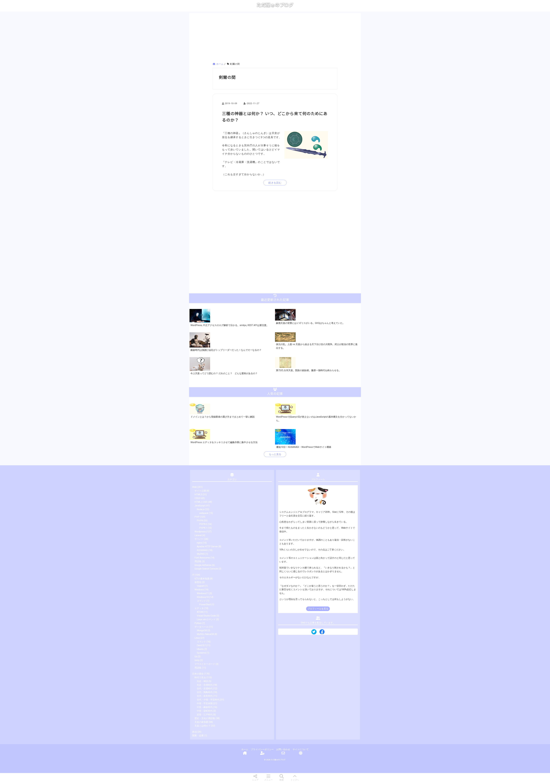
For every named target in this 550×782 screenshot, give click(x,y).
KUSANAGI (202, 550)
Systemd (201, 652)
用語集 (198, 561)
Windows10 (203, 597)
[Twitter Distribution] (314, 632)
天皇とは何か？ (203, 725)
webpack (203, 513)
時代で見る (200, 677)
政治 (194, 731)
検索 (281, 780)
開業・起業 (198, 735)
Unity (197, 660)
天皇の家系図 (201, 722)
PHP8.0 (203, 524)
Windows (199, 589)
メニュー (268, 780)
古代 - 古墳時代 (205, 688)
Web (194, 487)
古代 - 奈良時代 (205, 696)
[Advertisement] (275, 38)
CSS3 (197, 498)
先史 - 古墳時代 (205, 685)
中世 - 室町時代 (205, 710)
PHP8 (200, 520)
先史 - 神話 (202, 681)
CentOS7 (201, 645)
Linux (197, 638)
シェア (255, 780)
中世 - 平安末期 (205, 703)
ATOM (200, 612)
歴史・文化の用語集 (205, 718)
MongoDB (202, 630)
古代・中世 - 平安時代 (208, 699)
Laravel (198, 535)
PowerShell (205, 604)
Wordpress (200, 531)
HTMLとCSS (201, 502)
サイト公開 (200, 490)
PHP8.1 (203, 527)
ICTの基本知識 (202, 578)
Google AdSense (203, 565)
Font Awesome (202, 557)
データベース (201, 627)
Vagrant (200, 586)
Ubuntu (200, 649)
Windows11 (203, 593)
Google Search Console (206, 568)
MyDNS (201, 554)
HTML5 (198, 494)
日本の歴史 (198, 673)
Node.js (201, 509)
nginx (199, 542)
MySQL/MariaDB (205, 634)
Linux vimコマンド (206, 619)
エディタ (199, 608)
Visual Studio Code (206, 615)
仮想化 (198, 582)
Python (198, 623)
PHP (197, 516)
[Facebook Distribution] (322, 633)
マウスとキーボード (205, 664)
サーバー (199, 539)
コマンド (201, 600)
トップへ (294, 780)
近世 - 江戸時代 (205, 714)
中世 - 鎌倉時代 (205, 707)
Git (196, 656)
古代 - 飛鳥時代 (205, 692)
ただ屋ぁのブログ (275, 5)
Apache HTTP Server (207, 546)
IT (193, 574)
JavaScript (200, 505)
